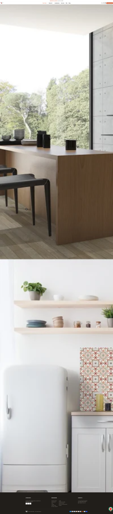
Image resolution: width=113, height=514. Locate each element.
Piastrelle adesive (54, 500)
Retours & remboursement (63, 504)
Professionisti (109, 3)
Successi (62, 3)
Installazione (57, 3)
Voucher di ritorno (61, 503)
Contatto (60, 505)
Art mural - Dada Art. (54, 506)
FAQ (66, 3)
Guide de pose (53, 505)
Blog (69, 3)
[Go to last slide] (111, 160)
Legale (60, 500)
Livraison (52, 504)
